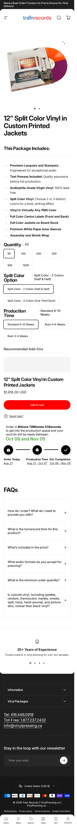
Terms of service (42, 811)
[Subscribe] (63, 760)
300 (54, 253)
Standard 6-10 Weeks (20, 324)
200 (38, 253)
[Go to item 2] (39, 108)
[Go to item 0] (35, 108)
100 (23, 253)
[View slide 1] (30, 663)
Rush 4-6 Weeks (55, 324)
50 (9, 253)
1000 (26, 265)
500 (9, 265)
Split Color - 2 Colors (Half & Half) (28, 289)
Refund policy (10, 811)
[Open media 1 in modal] (63, 43)
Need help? (16, 416)
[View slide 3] (39, 663)
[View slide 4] (44, 663)
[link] (18, 714)
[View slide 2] (35, 663)
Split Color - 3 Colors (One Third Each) (31, 300)
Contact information (61, 811)
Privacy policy (25, 811)
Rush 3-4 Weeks (17, 336)
